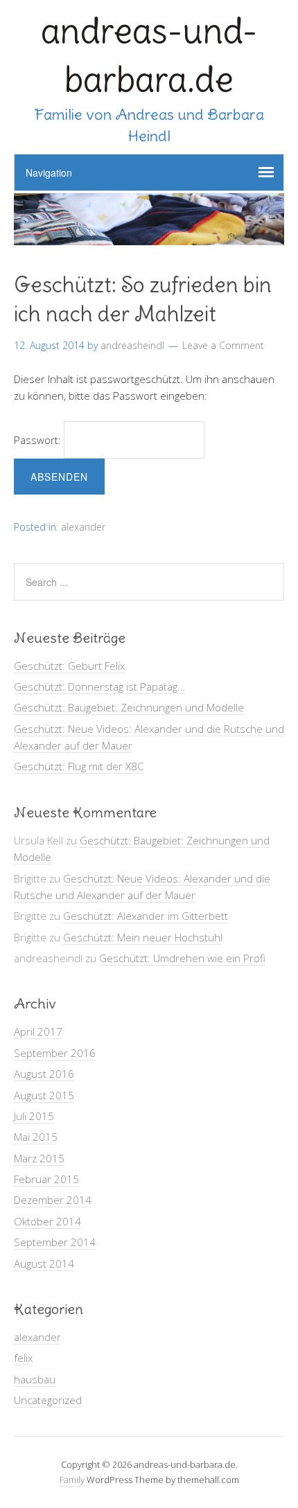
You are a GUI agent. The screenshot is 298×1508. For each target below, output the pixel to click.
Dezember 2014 (52, 1200)
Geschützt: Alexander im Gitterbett (145, 916)
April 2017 (38, 1031)
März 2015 (39, 1158)
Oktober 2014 (47, 1221)
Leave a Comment (223, 345)
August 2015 (44, 1095)
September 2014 (55, 1242)
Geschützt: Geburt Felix (69, 666)
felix (23, 1358)
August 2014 (44, 1263)
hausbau (34, 1379)
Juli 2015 (34, 1116)
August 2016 (44, 1074)
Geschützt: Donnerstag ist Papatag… (99, 686)
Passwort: (39, 440)
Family (72, 1479)
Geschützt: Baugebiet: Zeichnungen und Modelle (129, 707)
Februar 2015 (46, 1179)
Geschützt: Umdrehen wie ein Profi (182, 958)
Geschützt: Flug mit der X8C (78, 766)
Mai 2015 (36, 1137)
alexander (83, 526)
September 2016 (55, 1053)
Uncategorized (48, 1400)
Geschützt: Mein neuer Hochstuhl (142, 937)
